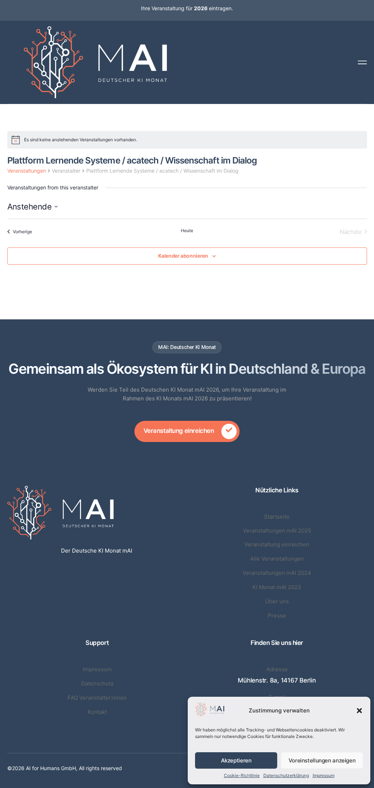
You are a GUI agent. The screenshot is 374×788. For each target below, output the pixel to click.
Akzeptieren (236, 760)
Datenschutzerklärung (286, 775)
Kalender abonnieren (183, 255)
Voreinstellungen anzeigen (322, 760)
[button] (359, 710)
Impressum (324, 775)
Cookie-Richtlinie (242, 775)
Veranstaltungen (26, 171)
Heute (187, 230)
